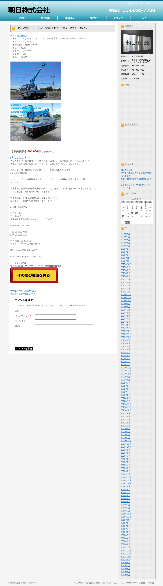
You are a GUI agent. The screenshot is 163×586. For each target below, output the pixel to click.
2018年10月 (126, 520)
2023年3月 (125, 358)
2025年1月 (125, 291)
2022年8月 (125, 380)
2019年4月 (125, 502)
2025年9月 (125, 267)
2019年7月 (125, 492)
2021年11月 (126, 407)
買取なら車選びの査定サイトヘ (24, 294)
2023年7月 (125, 346)
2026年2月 (125, 252)
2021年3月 (125, 432)
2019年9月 (125, 486)
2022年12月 (126, 368)
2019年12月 (126, 477)
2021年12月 (126, 404)
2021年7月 (125, 419)
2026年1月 (125, 255)
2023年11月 (126, 334)
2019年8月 (125, 489)
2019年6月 (125, 495)
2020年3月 (125, 468)
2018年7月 (125, 529)
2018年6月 (125, 532)
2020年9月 (125, 450)
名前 (18, 311)
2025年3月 (125, 285)
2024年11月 (126, 298)
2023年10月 (126, 337)
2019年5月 (125, 499)
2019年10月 (126, 483)
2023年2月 (125, 361)
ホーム (132, 3)
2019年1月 (125, 511)
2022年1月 (125, 401)
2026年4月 (125, 246)
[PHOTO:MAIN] (62, 81)
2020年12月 (126, 441)
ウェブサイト (21, 321)
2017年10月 (126, 556)
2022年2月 (125, 398)
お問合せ (148, 3)
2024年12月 (126, 295)
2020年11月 (126, 444)
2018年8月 (125, 526)
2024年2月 (125, 325)
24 (123, 216)
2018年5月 (125, 535)
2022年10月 (126, 374)
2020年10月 (126, 447)
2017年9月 (125, 559)
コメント (19, 326)
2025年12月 (126, 258)
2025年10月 (126, 264)
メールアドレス (23, 316)
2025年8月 (125, 270)
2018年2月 (125, 544)
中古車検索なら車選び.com (23, 291)
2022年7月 (125, 383)
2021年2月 (125, 435)
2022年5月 (125, 389)
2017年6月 (125, 569)
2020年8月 (125, 453)
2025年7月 (125, 273)
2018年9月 (125, 523)
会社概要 (140, 3)
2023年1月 (125, 364)
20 (136, 213)
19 (132, 213)
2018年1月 (125, 547)
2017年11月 (126, 553)
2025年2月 (125, 288)
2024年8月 (125, 307)
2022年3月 (125, 395)
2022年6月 (125, 386)
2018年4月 (125, 538)
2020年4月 (125, 465)
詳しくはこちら (20, 157)
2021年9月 (125, 413)
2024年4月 (125, 319)
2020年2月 (125, 471)
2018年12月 (126, 514)
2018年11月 (126, 517)
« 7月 (127, 222)
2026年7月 (125, 237)
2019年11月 (126, 480)
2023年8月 (125, 343)
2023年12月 (126, 331)
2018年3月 (125, 541)
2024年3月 (125, 322)
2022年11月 (126, 371)
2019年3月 (125, 505)
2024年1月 (125, 328)
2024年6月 (125, 313)
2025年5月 (125, 279)
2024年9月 (125, 304)
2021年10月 (126, 410)
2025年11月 (126, 261)
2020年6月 (125, 459)
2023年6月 (125, 349)
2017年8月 (125, 563)
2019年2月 (125, 508)
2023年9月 (125, 340)
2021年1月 (125, 438)
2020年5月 (125, 462)
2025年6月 (125, 276)
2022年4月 (125, 392)
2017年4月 (125, 575)
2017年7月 (125, 566)
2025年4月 (125, 282)
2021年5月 (125, 425)
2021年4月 (125, 429)
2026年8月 (125, 234)
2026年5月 (125, 243)
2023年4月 (125, 355)
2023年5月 (125, 352)
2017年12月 (126, 550)
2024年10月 (126, 301)
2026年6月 (125, 240)
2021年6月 (125, 422)
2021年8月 (125, 416)
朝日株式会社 (126, 170)
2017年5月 (125, 572)
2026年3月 (125, 249)
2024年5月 (125, 316)
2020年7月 (125, 456)
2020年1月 (125, 474)
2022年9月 (125, 377)
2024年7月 (125, 310)
